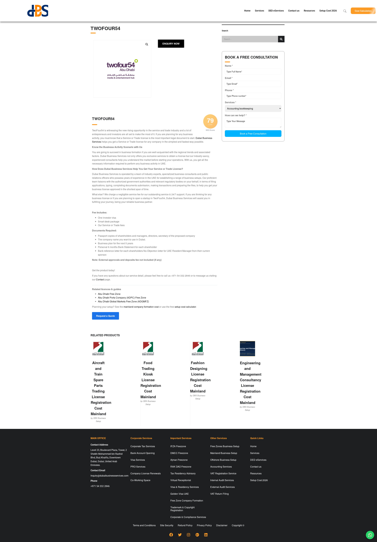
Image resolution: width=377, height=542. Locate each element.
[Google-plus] (197, 535)
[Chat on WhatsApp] (370, 535)
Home (247, 10)
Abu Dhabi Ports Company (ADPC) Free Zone (122, 297)
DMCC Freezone (179, 453)
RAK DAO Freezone (180, 466)
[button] (363, 11)
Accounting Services (221, 466)
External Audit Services (222, 487)
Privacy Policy (204, 525)
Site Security (166, 525)
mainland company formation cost (141, 306)
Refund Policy (185, 525)
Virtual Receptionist (180, 480)
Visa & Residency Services (184, 487)
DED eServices (276, 10)
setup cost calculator (185, 306)
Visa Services (137, 459)
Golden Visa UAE (179, 493)
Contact (100, 279)
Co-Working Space (140, 480)
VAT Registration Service (223, 473)
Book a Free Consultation (253, 133)
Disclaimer (221, 525)
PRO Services (137, 466)
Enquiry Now (171, 43)
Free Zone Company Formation (186, 500)
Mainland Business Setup (223, 453)
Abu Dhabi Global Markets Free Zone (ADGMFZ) (123, 301)
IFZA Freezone (178, 446)
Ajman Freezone (179, 459)
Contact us (293, 10)
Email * (229, 78)
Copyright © (238, 525)
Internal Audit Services (222, 480)
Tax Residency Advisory (183, 473)
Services (259, 10)
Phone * (229, 90)
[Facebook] (171, 535)
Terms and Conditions (144, 525)
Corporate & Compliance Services (188, 517)
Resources (309, 10)
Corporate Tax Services (142, 446)
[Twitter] (180, 535)
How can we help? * (236, 115)
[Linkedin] (206, 535)
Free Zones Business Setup (224, 446)
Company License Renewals (145, 473)
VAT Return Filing (219, 493)
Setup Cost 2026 (328, 10)
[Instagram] (188, 535)
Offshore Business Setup (223, 459)
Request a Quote (105, 316)
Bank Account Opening (142, 453)
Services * (230, 102)
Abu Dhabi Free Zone (109, 294)
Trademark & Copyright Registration (182, 509)
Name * (229, 65)
